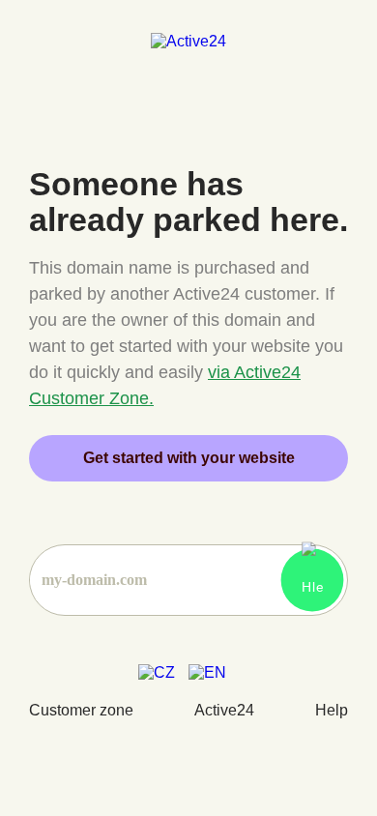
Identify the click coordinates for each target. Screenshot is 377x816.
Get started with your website (189, 458)
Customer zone (81, 710)
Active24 (224, 710)
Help (331, 710)
